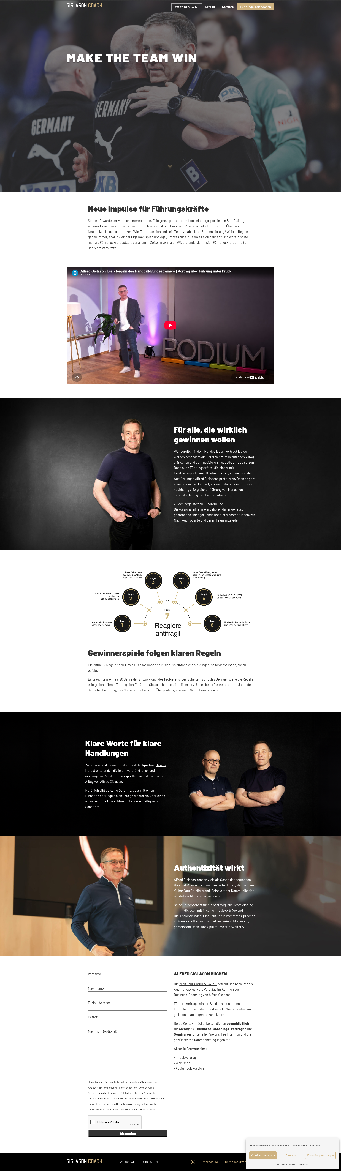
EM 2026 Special (186, 7)
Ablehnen (291, 1155)
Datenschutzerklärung (285, 1164)
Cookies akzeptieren (263, 1155)
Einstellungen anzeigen (320, 1155)
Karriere (228, 7)
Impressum (304, 1164)
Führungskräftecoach (255, 7)
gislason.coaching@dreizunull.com (199, 1014)
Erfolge (210, 7)
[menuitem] (186, 7)
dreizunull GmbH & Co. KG (198, 984)
